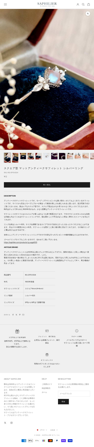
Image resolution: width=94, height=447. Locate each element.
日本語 (52, 430)
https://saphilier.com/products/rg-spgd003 (20, 242)
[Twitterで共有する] (16, 315)
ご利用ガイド (47, 384)
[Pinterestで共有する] (20, 315)
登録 (63, 401)
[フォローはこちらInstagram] (11, 423)
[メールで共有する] (23, 315)
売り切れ (47, 185)
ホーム (44, 392)
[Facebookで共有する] (13, 315)
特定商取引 (46, 388)
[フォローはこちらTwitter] (5, 423)
